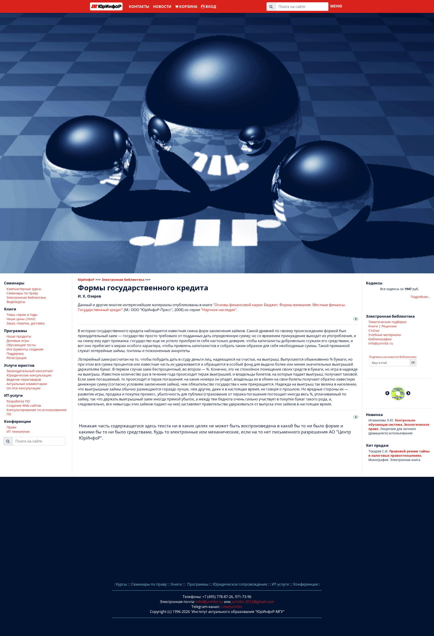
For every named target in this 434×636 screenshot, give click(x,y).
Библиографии (380, 339)
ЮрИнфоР (86, 279)
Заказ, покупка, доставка (26, 323)
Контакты (139, 6)
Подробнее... (421, 297)
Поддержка (15, 354)
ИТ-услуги (280, 584)
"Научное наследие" (218, 309)
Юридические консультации (29, 375)
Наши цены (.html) (21, 319)
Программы (197, 584)
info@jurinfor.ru (380, 343)
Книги (373, 326)
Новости (162, 6)
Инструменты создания (25, 349)
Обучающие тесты (21, 345)
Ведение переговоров (24, 379)
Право (11, 427)
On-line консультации (23, 388)
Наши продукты (19, 336)
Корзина (187, 6)
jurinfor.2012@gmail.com (252, 601)
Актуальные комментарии (27, 384)
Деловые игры (18, 341)
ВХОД (210, 6)
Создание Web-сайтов (24, 405)
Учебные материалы (384, 335)
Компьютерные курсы (24, 289)
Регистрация (16, 358)
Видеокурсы (16, 302)
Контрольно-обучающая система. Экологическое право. (398, 424)
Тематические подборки (387, 322)
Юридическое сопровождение (240, 584)
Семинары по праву (22, 293)
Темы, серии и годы (22, 315)
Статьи (373, 330)
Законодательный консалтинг (30, 371)
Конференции (305, 584)
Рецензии (389, 326)
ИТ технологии (18, 431)
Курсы (121, 584)
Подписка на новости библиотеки (392, 357)
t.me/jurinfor (232, 606)
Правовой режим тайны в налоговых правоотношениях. (399, 453)
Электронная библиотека (26, 297)
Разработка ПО (18, 401)
